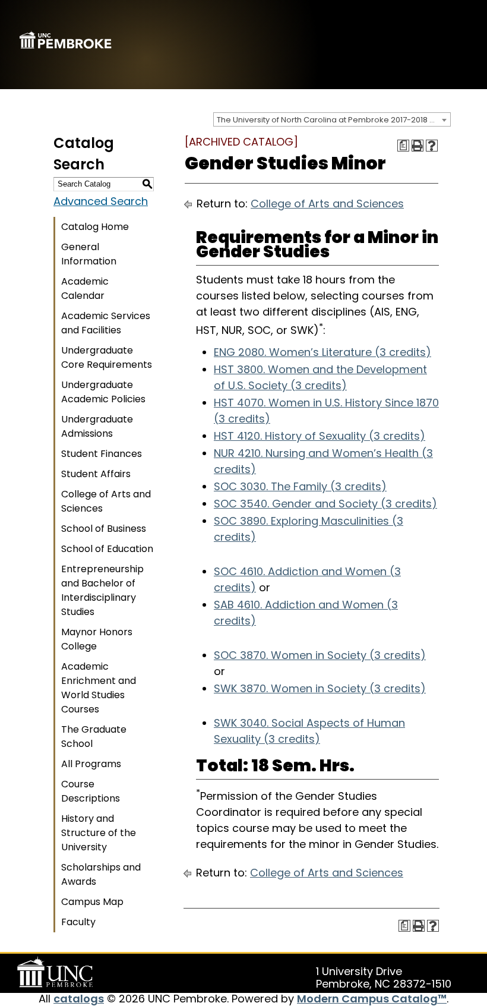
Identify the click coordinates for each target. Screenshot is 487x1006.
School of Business (103, 528)
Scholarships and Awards (101, 874)
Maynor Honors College (96, 639)
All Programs (91, 764)
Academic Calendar (85, 288)
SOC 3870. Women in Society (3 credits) (320, 655)
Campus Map (92, 902)
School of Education (107, 549)
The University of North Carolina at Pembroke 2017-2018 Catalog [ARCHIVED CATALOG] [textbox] (333, 119)
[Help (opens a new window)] (432, 146)
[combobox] (332, 119)
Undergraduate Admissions (97, 426)
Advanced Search (100, 201)
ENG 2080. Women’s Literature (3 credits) (322, 352)
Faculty (78, 922)
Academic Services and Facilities (105, 323)
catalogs (78, 998)
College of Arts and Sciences (106, 501)
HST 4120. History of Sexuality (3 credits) (319, 435)
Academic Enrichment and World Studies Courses (98, 688)
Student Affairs (96, 474)
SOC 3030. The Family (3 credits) (300, 486)
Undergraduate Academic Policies (103, 392)
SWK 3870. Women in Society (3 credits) (320, 688)
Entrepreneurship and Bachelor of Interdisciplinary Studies (102, 590)
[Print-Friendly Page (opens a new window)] (417, 146)
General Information (88, 254)
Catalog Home (95, 227)
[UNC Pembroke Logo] (57, 972)
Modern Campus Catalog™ (372, 998)
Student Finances (101, 454)
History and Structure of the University (98, 833)
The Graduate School (94, 736)
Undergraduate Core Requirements (106, 357)
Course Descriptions (90, 791)
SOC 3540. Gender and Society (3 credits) (325, 503)
